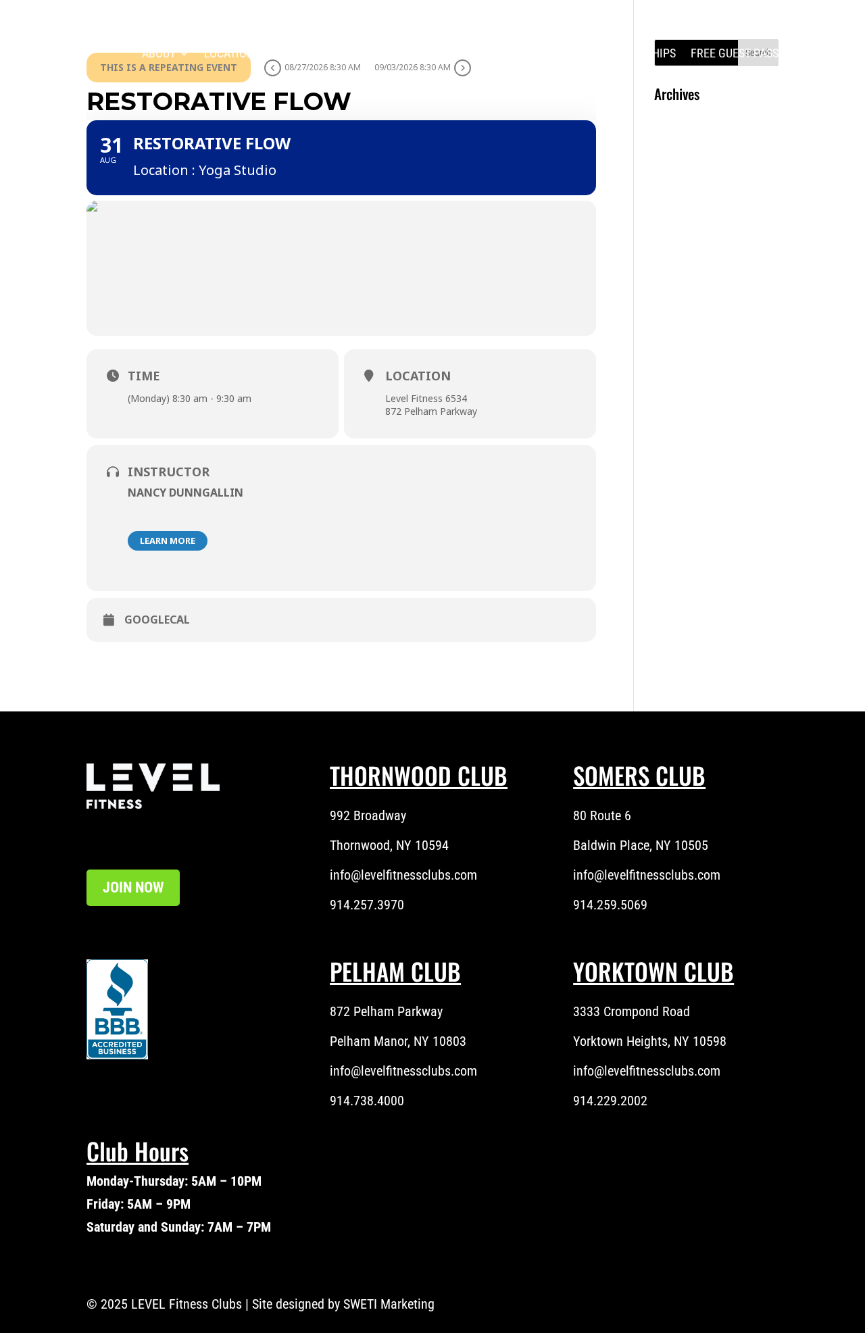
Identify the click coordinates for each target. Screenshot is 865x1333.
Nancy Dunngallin (185, 492)
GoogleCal (157, 620)
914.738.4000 (367, 1100)
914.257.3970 (367, 905)
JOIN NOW (133, 887)
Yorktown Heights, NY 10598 (649, 1041)
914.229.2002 (610, 1100)
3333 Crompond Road (631, 1011)
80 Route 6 (602, 815)
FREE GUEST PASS (734, 53)
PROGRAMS (317, 53)
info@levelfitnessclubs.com (403, 875)
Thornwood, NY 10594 (389, 845)
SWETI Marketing (389, 1304)
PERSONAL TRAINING (413, 53)
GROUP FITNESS (533, 53)
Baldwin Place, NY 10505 (640, 845)
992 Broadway (368, 815)
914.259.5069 (610, 905)
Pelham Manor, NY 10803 (398, 1041)
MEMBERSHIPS (638, 53)
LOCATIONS (232, 53)
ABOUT (159, 53)
